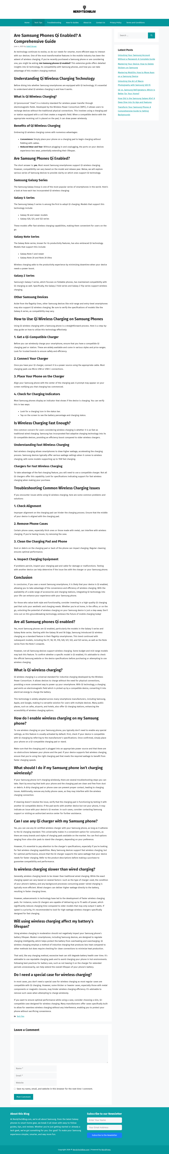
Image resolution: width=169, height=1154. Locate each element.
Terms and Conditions (135, 22)
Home (26, 22)
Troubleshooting (54, 22)
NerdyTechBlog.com (81, 1150)
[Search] (151, 35)
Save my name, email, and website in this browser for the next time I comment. (55, 1089)
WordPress (105, 1150)
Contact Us (100, 22)
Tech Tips (38, 22)
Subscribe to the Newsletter (104, 1135)
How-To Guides (72, 22)
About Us (87, 22)
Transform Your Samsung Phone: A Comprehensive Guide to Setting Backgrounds (134, 111)
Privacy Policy (115, 22)
